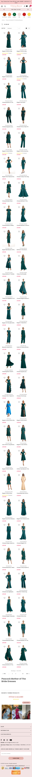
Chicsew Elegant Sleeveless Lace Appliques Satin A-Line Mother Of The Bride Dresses (8, 616)
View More (26, 702)
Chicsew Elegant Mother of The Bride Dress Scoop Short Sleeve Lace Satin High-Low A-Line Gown (23, 298)
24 (22, 673)
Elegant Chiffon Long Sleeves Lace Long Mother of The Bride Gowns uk (8, 51)
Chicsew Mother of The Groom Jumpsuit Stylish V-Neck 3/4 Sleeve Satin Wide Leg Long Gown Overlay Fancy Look (23, 201)
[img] (16, 699)
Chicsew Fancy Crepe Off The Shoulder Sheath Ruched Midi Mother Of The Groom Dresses (23, 126)
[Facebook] (1, 740)
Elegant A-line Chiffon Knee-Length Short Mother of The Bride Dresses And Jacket (8, 151)
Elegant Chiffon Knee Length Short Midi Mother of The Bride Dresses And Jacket (8, 493)
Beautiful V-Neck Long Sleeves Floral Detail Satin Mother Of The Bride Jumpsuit (23, 592)
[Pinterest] (4, 740)
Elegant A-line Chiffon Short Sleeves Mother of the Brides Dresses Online (8, 420)
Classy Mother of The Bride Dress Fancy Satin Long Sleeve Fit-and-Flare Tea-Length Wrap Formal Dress (8, 274)
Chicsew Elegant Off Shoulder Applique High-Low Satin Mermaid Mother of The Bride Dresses (23, 543)
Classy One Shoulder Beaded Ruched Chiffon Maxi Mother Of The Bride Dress (22, 274)
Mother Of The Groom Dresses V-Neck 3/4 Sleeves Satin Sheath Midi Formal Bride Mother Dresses (23, 249)
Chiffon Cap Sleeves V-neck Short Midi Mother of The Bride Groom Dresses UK (23, 469)
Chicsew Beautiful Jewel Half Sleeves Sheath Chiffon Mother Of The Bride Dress (8, 640)
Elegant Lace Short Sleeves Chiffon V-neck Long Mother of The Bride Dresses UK (8, 519)
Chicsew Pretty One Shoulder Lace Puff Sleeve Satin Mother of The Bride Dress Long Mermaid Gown (23, 616)
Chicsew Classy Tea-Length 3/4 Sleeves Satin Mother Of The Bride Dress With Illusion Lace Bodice (23, 176)
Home (3, 20)
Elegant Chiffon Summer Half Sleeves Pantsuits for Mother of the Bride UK (23, 151)
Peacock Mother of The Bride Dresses (14, 20)
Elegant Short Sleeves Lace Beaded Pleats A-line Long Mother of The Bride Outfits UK (23, 519)
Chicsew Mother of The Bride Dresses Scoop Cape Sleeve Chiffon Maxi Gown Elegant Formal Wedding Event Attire (23, 664)
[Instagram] (7, 740)
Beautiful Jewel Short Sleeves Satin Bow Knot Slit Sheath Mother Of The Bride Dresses (8, 347)
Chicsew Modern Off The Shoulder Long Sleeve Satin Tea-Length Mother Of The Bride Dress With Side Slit (23, 640)
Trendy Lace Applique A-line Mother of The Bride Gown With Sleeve (8, 298)
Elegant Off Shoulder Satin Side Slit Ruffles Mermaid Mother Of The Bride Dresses (8, 323)
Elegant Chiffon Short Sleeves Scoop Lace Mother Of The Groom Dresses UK (8, 77)
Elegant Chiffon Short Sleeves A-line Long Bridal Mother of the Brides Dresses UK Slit (23, 420)
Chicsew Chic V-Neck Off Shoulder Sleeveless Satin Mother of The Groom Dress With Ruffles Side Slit (8, 396)
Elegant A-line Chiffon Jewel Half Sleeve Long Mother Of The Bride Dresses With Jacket (22, 444)
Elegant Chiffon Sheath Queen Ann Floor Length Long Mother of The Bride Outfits (8, 469)
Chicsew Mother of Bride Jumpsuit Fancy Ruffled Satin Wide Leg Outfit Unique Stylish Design (8, 225)
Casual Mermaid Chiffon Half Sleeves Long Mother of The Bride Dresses (23, 493)
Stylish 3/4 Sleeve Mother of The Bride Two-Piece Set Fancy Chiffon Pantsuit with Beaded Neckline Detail (23, 347)
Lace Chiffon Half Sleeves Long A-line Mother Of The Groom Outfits (23, 77)
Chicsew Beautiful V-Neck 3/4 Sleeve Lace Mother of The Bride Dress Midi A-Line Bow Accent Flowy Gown (8, 567)
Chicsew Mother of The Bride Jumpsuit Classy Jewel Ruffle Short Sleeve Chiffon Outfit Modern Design (8, 102)
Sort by (3, 28)
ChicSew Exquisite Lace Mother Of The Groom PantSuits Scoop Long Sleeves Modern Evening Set (8, 127)
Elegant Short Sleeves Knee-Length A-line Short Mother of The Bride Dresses (8, 176)
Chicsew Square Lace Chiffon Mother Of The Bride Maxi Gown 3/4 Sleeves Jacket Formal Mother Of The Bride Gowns (23, 371)
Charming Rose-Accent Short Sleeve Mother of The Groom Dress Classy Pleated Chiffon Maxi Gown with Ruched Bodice (8, 371)
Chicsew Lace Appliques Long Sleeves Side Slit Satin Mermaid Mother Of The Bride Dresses (8, 592)
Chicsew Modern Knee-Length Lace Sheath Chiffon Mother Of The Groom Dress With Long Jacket (8, 201)
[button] (3, 712)
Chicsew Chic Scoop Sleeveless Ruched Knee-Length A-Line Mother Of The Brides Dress (22, 396)
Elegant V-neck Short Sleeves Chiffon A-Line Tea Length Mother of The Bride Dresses (23, 323)
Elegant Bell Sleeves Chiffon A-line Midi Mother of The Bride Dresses (8, 249)
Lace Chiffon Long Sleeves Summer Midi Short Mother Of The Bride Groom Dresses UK (8, 444)
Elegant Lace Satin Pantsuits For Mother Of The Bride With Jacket (23, 102)
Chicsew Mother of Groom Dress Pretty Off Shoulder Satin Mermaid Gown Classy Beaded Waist (23, 225)
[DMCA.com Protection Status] (16, 772)
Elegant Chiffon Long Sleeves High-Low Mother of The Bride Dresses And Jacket (23, 51)
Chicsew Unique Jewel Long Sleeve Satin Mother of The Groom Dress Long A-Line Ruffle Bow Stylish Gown (8, 543)
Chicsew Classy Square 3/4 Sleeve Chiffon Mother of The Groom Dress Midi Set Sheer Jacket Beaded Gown (23, 567)
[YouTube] (11, 740)
